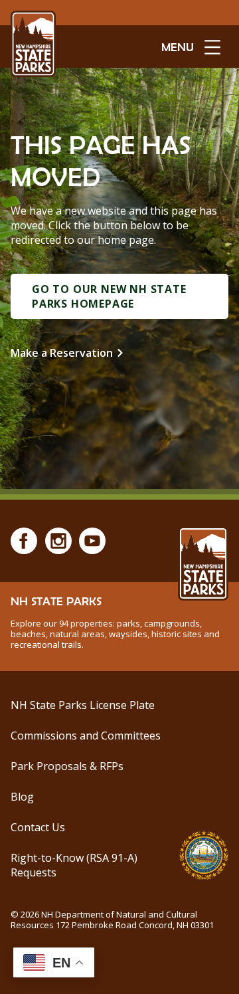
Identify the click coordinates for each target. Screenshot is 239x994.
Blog (22, 796)
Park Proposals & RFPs (67, 766)
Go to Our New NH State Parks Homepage (109, 296)
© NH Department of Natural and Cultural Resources (112, 919)
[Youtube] (92, 541)
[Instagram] (58, 541)
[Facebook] (24, 541)
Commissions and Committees (86, 735)
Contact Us (38, 827)
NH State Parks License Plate (83, 705)
